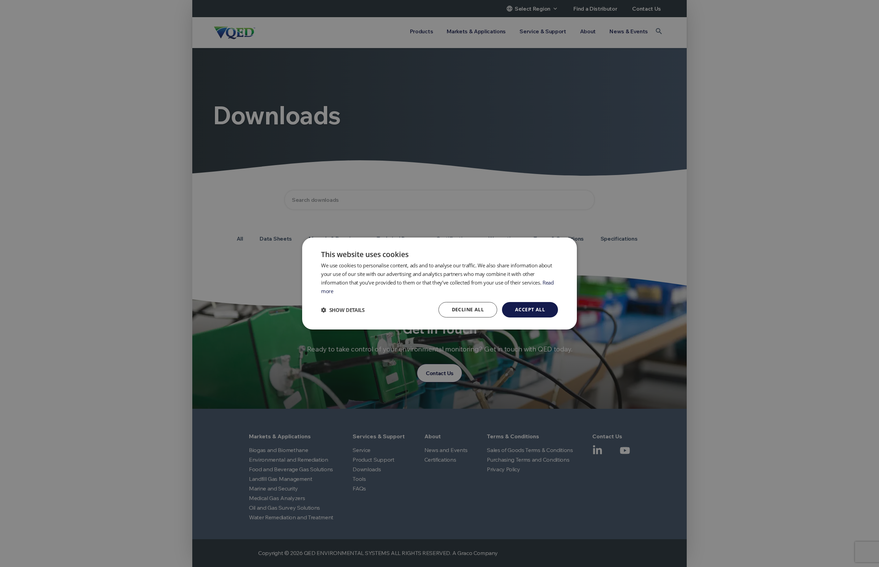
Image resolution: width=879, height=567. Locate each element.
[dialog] (439, 283)
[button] (343, 310)
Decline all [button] (468, 309)
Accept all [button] (530, 309)
